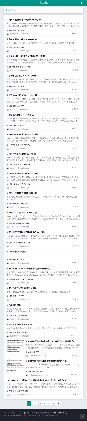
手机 (10, 391)
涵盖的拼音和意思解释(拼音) (20, 324)
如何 (18, 47)
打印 (25, 67)
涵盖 (22, 332)
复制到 (20, 243)
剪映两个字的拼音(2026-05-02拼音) (23, 213)
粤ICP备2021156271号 (59, 413)
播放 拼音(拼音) (15, 305)
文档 (17, 67)
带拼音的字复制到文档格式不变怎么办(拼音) (27, 232)
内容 (17, 10)
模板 (14, 30)
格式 (25, 243)
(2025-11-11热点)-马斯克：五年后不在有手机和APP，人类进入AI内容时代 (37, 380)
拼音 (10, 30)
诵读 (29, 371)
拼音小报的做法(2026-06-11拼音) (22, 76)
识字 (14, 106)
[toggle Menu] (6, 3)
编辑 (14, 260)
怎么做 (15, 125)
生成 (18, 391)
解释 (18, 332)
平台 (29, 145)
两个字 (15, 223)
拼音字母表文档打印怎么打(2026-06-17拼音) (27, 56)
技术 (14, 391)
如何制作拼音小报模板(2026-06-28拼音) (25, 20)
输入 (24, 279)
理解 (37, 371)
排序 (18, 296)
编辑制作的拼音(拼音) (17, 252)
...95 (53, 403)
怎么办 (15, 243)
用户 (29, 184)
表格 (14, 296)
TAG (11, 10)
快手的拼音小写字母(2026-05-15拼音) (24, 134)
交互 (26, 391)
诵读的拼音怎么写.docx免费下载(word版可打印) (47, 361)
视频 (29, 164)
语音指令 (24, 315)
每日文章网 (27, 413)
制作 (23, 125)
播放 (14, 315)
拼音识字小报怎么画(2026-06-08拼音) (24, 95)
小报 (18, 30)
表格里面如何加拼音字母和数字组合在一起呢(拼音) (29, 269)
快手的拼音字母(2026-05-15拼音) (22, 154)
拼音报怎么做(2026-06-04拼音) (21, 115)
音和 (14, 204)
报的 (14, 86)
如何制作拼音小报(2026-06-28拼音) (23, 39)
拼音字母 (12, 67)
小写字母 (12, 145)
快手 (21, 145)
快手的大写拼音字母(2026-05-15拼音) (24, 173)
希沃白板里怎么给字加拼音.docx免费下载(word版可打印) (51, 341)
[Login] (81, 2)
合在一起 (19, 279)
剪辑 (22, 204)
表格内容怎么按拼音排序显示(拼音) (23, 288)
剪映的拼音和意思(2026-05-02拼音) (23, 193)
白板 (29, 352)
